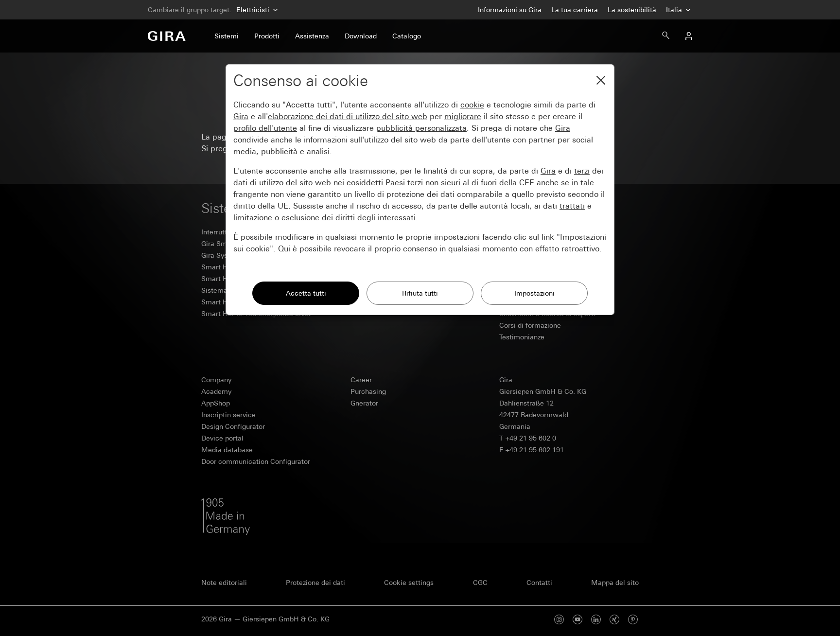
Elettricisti (252, 10)
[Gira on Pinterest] (633, 619)
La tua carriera (574, 10)
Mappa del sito (615, 582)
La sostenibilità (632, 10)
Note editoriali (224, 582)
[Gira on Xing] (614, 619)
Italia (675, 10)
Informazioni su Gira (510, 10)
